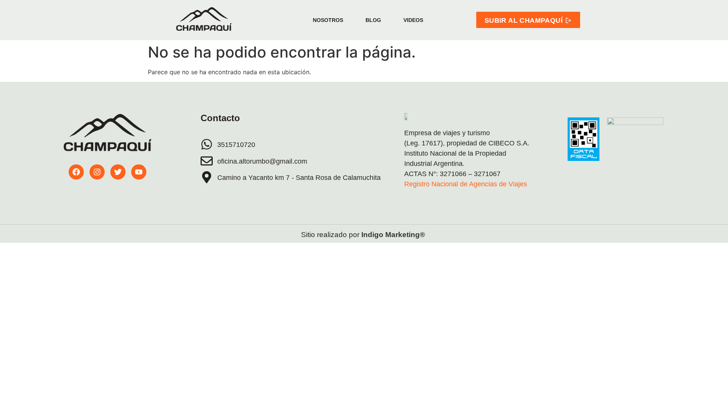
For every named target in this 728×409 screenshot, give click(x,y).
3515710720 (236, 144)
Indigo (372, 235)
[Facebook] (76, 172)
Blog (373, 20)
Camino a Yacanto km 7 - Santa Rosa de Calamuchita (299, 177)
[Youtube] (138, 172)
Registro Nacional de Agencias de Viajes (465, 184)
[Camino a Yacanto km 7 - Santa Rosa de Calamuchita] (207, 177)
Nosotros (328, 20)
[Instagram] (97, 172)
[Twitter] (118, 172)
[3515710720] (207, 144)
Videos (413, 20)
